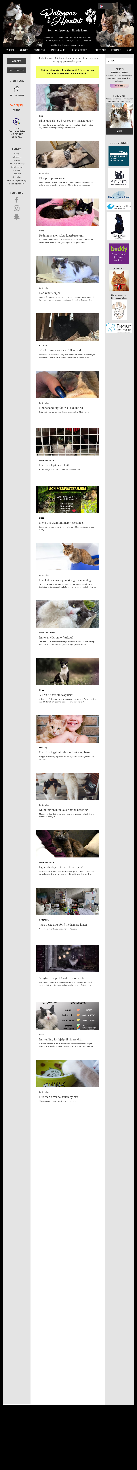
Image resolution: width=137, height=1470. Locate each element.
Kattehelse (44, 173)
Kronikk (42, 116)
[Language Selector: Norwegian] (105, 6)
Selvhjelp (43, 747)
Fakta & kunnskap (47, 460)
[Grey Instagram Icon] (16, 208)
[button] (132, 23)
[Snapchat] (16, 217)
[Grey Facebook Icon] (16, 199)
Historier (43, 345)
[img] (119, 119)
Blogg (41, 231)
